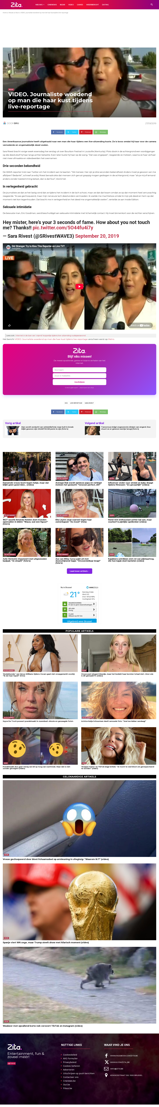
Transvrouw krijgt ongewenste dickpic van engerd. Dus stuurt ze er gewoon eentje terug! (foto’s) (126, 428)
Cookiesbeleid (70, 1054)
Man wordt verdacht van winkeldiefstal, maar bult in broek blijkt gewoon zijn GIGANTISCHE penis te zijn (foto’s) (47, 428)
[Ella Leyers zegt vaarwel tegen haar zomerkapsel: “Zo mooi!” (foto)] (80, 503)
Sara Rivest (89, 403)
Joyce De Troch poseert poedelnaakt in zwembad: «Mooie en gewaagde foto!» (38, 721)
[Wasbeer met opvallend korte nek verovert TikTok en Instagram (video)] (79, 985)
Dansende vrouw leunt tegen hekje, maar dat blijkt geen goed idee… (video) (26, 484)
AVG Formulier (70, 1058)
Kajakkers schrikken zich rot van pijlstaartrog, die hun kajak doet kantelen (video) (131, 560)
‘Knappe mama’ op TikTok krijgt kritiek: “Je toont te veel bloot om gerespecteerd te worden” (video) (117, 768)
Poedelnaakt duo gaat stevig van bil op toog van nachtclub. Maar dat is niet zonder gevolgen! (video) (36, 768)
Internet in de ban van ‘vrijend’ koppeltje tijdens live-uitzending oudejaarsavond (51, 335)
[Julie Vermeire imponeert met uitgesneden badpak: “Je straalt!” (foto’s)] (27, 542)
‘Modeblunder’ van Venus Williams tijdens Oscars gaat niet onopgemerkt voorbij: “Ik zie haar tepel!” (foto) (39, 675)
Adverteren (68, 1069)
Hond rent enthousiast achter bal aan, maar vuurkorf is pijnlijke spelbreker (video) (130, 521)
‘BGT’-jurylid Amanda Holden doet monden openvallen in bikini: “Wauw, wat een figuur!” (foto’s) (25, 522)
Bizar (17, 13)
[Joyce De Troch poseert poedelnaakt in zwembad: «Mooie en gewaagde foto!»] (40, 700)
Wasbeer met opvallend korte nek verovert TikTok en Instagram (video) (43, 1026)
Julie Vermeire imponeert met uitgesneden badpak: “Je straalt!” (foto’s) (25, 560)
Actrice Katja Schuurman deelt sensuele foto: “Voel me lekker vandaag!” (113, 721)
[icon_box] (121, 1055)
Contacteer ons (70, 1077)
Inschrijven (79, 382)
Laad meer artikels (79, 571)
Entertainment (62, 478)
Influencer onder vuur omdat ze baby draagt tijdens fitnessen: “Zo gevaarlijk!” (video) (130, 484)
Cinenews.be (69, 1080)
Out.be (66, 1084)
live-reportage (76, 403)
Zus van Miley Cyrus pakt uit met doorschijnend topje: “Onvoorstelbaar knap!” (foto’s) (78, 561)
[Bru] (5, 123)
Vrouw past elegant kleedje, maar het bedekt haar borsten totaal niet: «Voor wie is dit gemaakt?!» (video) (117, 675)
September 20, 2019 (97, 236)
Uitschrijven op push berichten (78, 1073)
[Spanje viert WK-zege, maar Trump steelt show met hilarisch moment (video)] (79, 901)
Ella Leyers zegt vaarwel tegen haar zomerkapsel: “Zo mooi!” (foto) (74, 521)
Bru (16, 123)
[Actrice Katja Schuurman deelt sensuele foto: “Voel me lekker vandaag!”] (118, 700)
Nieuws (11, 13)
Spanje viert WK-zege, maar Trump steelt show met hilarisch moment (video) (46, 942)
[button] (151, 4)
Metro (111, 339)
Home (5, 13)
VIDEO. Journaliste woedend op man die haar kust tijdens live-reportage (51, 339)
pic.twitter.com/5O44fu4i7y (63, 228)
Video (6, 478)
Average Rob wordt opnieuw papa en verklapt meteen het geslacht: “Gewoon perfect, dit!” (79, 484)
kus (66, 403)
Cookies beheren (71, 1065)
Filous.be (67, 1088)
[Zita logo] (16, 5)
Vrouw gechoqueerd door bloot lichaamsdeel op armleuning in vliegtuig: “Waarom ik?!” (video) (56, 859)
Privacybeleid (69, 1062)
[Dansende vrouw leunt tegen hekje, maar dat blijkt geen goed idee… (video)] (27, 466)
